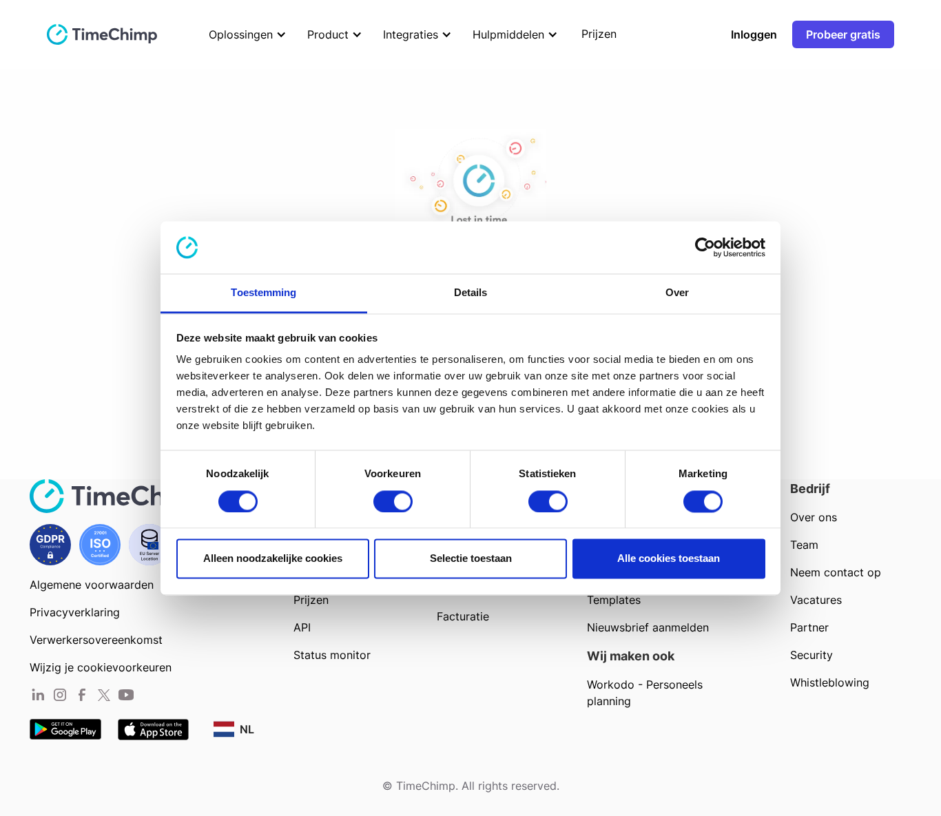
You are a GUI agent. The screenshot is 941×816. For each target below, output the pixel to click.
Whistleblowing (829, 682)
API (302, 627)
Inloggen (754, 34)
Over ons (813, 517)
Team (804, 545)
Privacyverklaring (75, 612)
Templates (614, 600)
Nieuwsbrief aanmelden (648, 627)
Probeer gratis (843, 34)
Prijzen (311, 600)
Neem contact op (835, 572)
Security (811, 655)
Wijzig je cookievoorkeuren (101, 667)
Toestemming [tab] (263, 293)
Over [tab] (677, 293)
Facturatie (463, 616)
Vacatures (816, 600)
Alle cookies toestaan (668, 559)
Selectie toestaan (471, 559)
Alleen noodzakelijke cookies (272, 559)
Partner (809, 627)
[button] (244, 34)
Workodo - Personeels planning (645, 693)
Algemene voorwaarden (92, 585)
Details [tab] (471, 293)
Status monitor (332, 655)
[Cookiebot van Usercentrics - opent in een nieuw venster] (705, 247)
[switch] (393, 501)
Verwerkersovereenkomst (96, 640)
